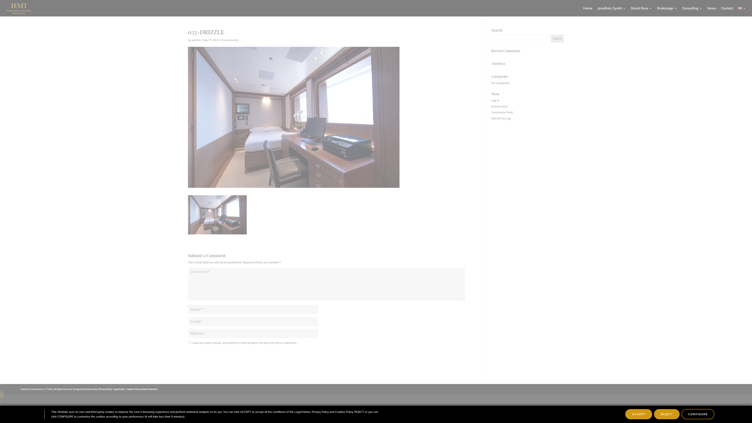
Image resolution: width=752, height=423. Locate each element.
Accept (638, 414)
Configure (698, 414)
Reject (667, 414)
